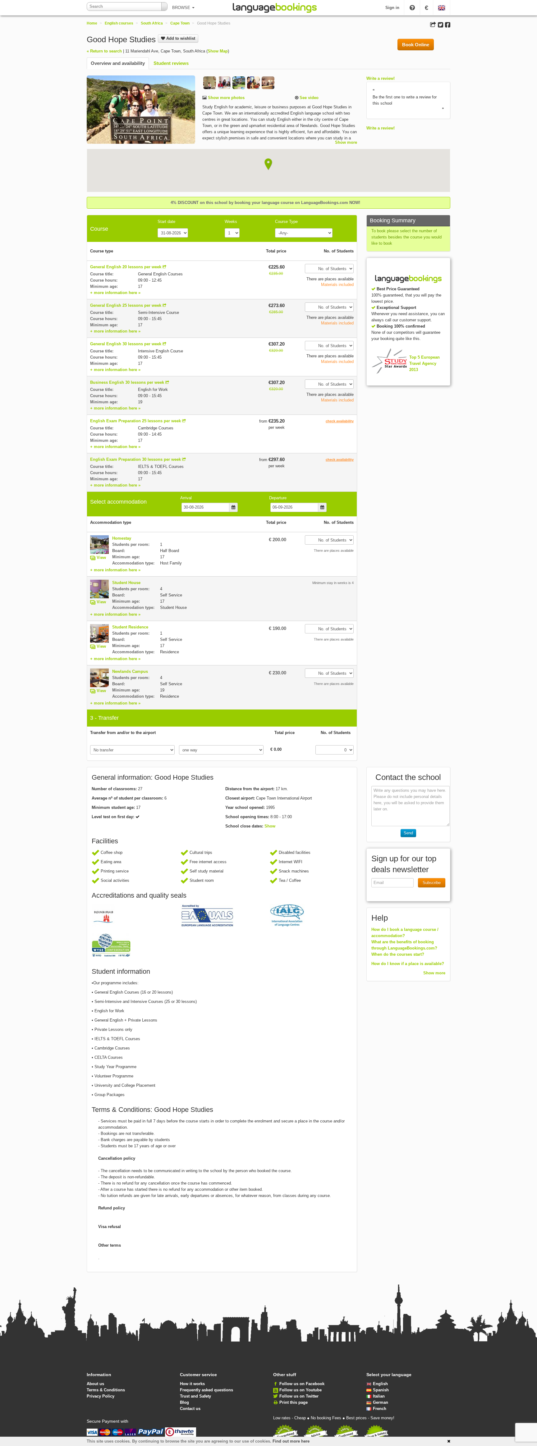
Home (92, 23)
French (379, 1408)
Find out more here (291, 1441)
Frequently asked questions (206, 1390)
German (380, 1402)
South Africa (152, 23)
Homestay (121, 538)
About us (95, 1383)
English (380, 1383)
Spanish (381, 1390)
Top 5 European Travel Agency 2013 (424, 363)
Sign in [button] (392, 7)
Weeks (231, 221)
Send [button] (408, 833)
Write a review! (380, 78)
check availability (340, 421)
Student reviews (171, 63)
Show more (346, 142)
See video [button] (308, 97)
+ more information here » (115, 292)
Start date (166, 221)
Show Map (218, 51)
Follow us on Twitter (299, 1396)
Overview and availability (118, 63)
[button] (268, 164)
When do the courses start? (397, 954)
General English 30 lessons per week (125, 344)
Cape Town (180, 23)
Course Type (286, 221)
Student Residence (130, 627)
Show (269, 826)
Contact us (190, 1408)
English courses (119, 23)
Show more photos (226, 97)
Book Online (415, 44)
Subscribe (432, 882)
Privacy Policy (100, 1396)
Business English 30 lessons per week (127, 382)
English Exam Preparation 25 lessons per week (135, 421)
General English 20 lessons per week (125, 267)
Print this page (293, 1402)
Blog (184, 1402)
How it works (192, 1383)
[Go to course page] (164, 267)
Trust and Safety (195, 1396)
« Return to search (104, 51)
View (101, 557)
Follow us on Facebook (301, 1383)
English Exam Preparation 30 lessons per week (135, 459)
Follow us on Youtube (300, 1390)
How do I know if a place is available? (407, 963)
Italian (379, 1396)
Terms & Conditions (106, 1390)
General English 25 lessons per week (125, 305)
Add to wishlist (180, 38)
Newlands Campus (130, 671)
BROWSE (181, 7)
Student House (126, 582)
